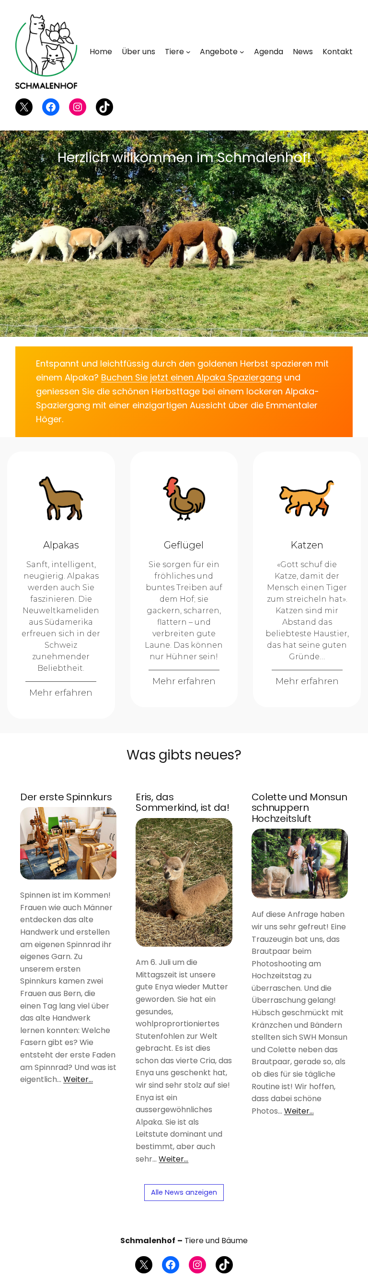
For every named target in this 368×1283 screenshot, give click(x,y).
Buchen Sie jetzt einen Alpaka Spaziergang (191, 377)
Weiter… (78, 1079)
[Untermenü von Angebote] (242, 51)
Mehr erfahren (60, 693)
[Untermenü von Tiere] (188, 51)
